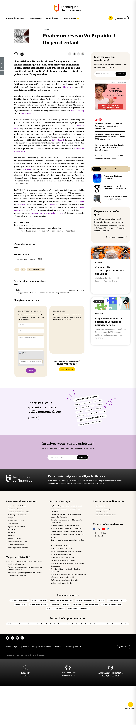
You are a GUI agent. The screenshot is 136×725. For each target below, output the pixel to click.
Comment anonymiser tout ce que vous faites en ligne (40, 228)
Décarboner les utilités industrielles (63, 560)
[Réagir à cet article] (1, 72)
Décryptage (48, 30)
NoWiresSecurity (58, 140)
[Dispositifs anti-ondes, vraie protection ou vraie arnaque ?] (97, 199)
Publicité (113, 82)
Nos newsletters (100, 533)
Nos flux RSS (99, 536)
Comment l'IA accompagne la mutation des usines (109, 270)
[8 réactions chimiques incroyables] (97, 178)
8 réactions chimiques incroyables (113, 177)
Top (9, 624)
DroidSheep (26, 169)
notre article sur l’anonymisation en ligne (46, 213)
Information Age (26, 114)
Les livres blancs (100, 506)
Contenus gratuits (70, 18)
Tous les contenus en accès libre (105, 515)
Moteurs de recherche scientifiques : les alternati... (115, 187)
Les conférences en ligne (103, 509)
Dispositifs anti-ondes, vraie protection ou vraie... (115, 198)
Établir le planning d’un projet (61, 546)
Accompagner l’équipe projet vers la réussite (66, 551)
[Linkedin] (108, 529)
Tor (55, 207)
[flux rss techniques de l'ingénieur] (82, 53)
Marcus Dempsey (77, 111)
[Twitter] (99, 529)
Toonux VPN (79, 202)
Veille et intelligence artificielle (61, 583)
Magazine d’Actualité (52, 18)
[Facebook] (94, 529)
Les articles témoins (101, 512)
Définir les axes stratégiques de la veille (64, 580)
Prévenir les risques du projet (61, 554)
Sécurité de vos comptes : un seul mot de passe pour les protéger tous (47, 231)
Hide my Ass (67, 87)
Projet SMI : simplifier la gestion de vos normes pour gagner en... (108, 321)
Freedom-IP (55, 205)
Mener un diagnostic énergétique (62, 557)
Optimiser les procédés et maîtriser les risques (67, 506)
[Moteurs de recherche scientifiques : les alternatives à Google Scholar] (97, 188)
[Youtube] (103, 529)
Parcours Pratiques (35, 18)
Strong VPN (21, 205)
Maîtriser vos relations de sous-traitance (65, 525)
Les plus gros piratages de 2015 (29, 259)
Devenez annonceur (121, 82)
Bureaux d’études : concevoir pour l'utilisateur (66, 528)
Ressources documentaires (15, 18)
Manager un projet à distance (61, 549)
